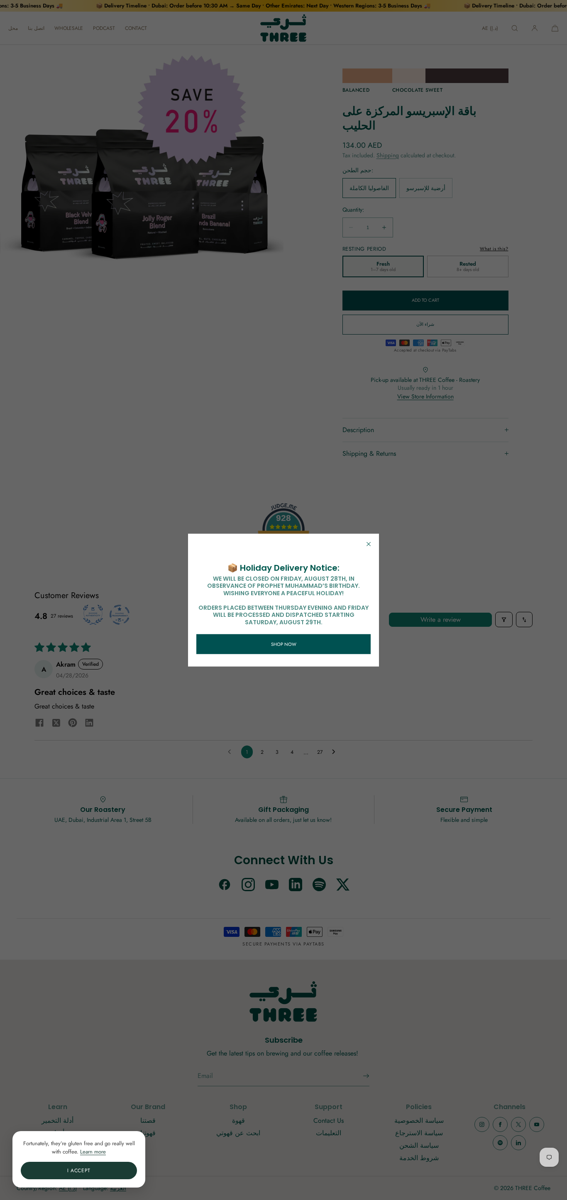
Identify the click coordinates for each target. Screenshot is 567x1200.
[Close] (368, 543)
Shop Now (283, 643)
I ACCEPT (78, 1170)
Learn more (93, 1152)
